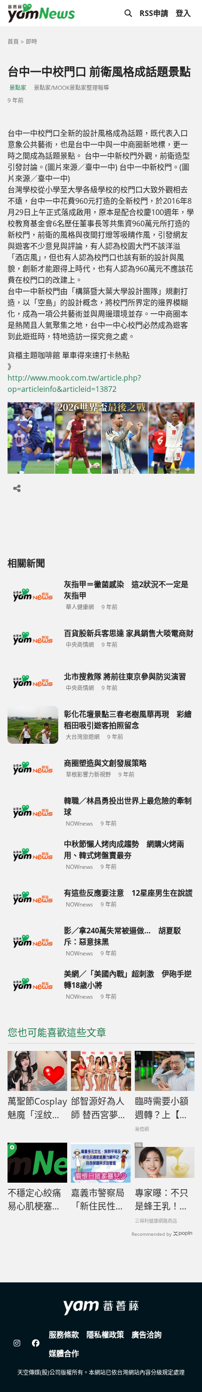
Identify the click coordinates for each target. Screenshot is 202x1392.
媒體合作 (64, 1353)
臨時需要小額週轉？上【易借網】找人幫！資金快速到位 (161, 1108)
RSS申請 (154, 13)
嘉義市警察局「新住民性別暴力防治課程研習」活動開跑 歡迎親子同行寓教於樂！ (97, 1200)
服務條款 (64, 1334)
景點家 (17, 88)
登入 (183, 13)
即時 (31, 42)
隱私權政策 (105, 1334)
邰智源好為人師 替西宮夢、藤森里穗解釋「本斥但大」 (99, 1108)
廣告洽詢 (147, 1334)
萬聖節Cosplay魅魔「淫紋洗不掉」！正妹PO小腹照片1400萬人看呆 (37, 1108)
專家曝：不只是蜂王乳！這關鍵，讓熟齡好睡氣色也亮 (161, 1200)
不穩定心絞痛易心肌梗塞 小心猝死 (34, 1200)
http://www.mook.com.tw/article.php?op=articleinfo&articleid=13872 (74, 383)
